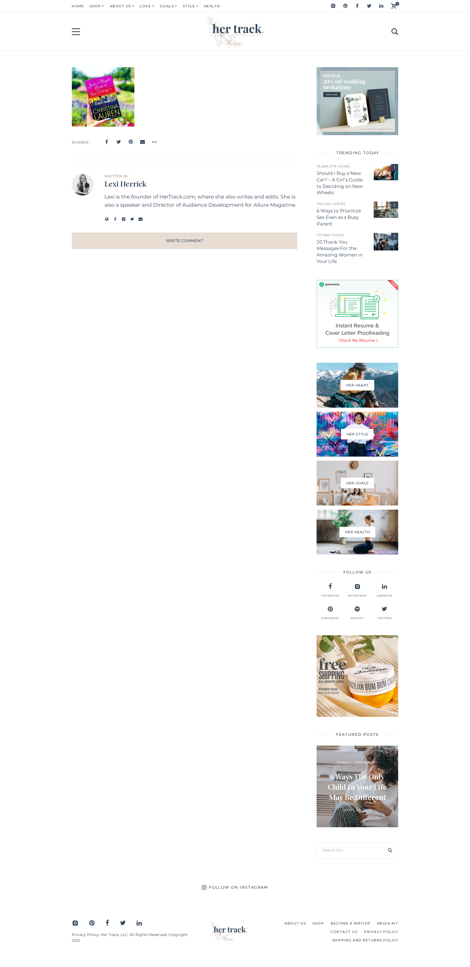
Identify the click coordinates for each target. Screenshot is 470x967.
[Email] (142, 142)
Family (344, 762)
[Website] (107, 219)
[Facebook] (357, 6)
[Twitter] (369, 6)
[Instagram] (333, 6)
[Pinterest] (345, 6)
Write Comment (184, 240)
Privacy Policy (85, 934)
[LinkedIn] (381, 6)
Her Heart (366, 762)
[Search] (390, 850)
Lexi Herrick (125, 183)
